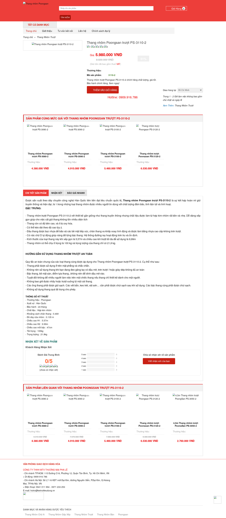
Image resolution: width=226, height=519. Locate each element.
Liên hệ (82, 30)
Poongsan (123, 514)
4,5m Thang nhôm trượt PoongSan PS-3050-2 (185, 424)
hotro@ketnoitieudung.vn (42, 490)
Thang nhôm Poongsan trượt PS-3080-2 (40, 155)
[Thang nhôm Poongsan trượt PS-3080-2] (40, 127)
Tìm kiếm (65, 17)
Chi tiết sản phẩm (35, 192)
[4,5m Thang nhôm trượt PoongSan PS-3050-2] (185, 396)
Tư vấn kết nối (65, 30)
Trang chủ (31, 30)
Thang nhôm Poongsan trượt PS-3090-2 (76, 155)
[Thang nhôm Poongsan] (35, 3)
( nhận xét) (49, 369)
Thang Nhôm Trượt (46, 37)
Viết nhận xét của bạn (159, 361)
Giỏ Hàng (177, 8)
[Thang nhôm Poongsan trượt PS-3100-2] (113, 127)
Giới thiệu (47, 30)
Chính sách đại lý (101, 30)
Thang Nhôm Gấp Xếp (59, 514)
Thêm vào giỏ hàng (105, 90)
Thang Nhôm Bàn (105, 514)
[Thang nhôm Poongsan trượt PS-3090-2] (76, 127)
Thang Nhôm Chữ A (34, 514)
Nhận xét (56, 192)
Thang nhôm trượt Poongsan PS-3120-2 (149, 155)
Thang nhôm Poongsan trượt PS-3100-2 (113, 155)
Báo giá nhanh (76, 192)
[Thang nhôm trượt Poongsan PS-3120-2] (149, 127)
